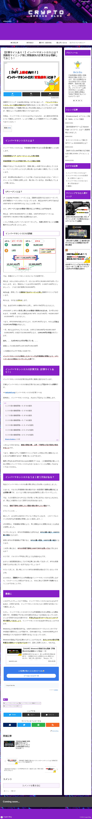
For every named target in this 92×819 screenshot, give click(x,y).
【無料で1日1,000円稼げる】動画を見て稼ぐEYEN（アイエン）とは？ (77, 153)
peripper (56, 689)
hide (9, 128)
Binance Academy (10, 439)
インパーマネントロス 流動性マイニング (30, 703)
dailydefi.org (10, 392)
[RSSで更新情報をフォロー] (52, 725)
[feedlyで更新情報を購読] (38, 725)
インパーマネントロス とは (11, 703)
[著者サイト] (10, 725)
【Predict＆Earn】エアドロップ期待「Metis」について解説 (77, 117)
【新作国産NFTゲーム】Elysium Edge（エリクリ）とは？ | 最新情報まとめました (77, 129)
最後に (70, 186)
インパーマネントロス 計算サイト (13, 706)
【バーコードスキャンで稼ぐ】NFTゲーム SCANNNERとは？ (76, 141)
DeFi (6, 699)
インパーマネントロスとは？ (77, 173)
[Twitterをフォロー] (24, 725)
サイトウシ (77, 72)
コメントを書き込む (31, 785)
